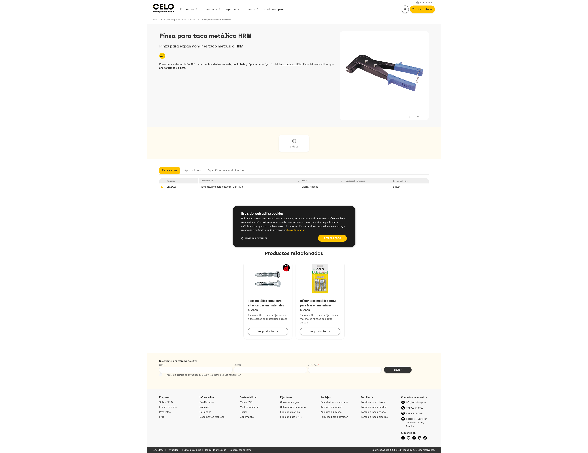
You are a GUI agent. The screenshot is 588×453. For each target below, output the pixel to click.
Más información (296, 229)
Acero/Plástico (310, 186)
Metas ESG (246, 402)
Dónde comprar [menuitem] (273, 9)
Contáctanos (207, 402)
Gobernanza (247, 416)
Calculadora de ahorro (293, 407)
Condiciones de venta (241, 450)
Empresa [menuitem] (251, 9)
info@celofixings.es (416, 402)
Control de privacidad (215, 450)
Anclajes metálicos (331, 407)
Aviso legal (158, 450)
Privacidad (173, 450)
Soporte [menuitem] (232, 9)
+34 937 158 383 (414, 408)
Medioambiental (249, 407)
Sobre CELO (166, 402)
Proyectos (165, 412)
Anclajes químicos (331, 412)
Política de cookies (191, 450)
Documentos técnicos (212, 416)
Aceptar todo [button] (332, 238)
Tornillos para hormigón (334, 416)
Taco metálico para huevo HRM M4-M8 (222, 186)
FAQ (161, 416)
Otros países (425, 2)
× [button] (350, 209)
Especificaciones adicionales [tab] (226, 170)
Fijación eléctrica (290, 412)
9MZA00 (171, 186)
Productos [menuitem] (189, 9)
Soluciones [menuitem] (212, 9)
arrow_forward (424, 117)
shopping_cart (162, 187)
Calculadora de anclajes (334, 402)
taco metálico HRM (290, 64)
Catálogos (205, 412)
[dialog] (294, 226)
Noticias (204, 407)
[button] (254, 238)
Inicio (155, 19)
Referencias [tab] (169, 170)
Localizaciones (168, 407)
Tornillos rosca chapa (373, 412)
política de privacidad (187, 375)
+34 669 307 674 (414, 413)
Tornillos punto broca (373, 402)
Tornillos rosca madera (374, 407)
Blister (396, 186)
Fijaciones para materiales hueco (179, 19)
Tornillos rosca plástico (374, 416)
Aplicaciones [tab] (192, 170)
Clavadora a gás (289, 402)
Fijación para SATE (291, 416)
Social (243, 412)
